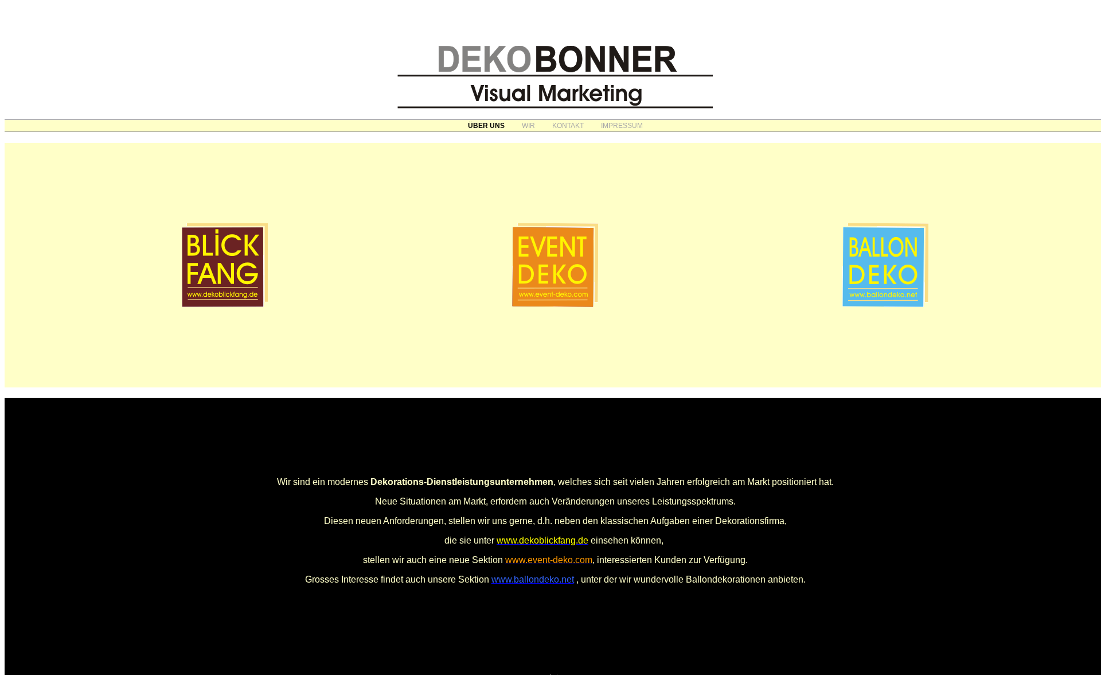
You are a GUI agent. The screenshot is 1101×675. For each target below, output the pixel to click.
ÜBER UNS (486, 126)
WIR (528, 126)
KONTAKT (568, 126)
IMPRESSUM (622, 126)
